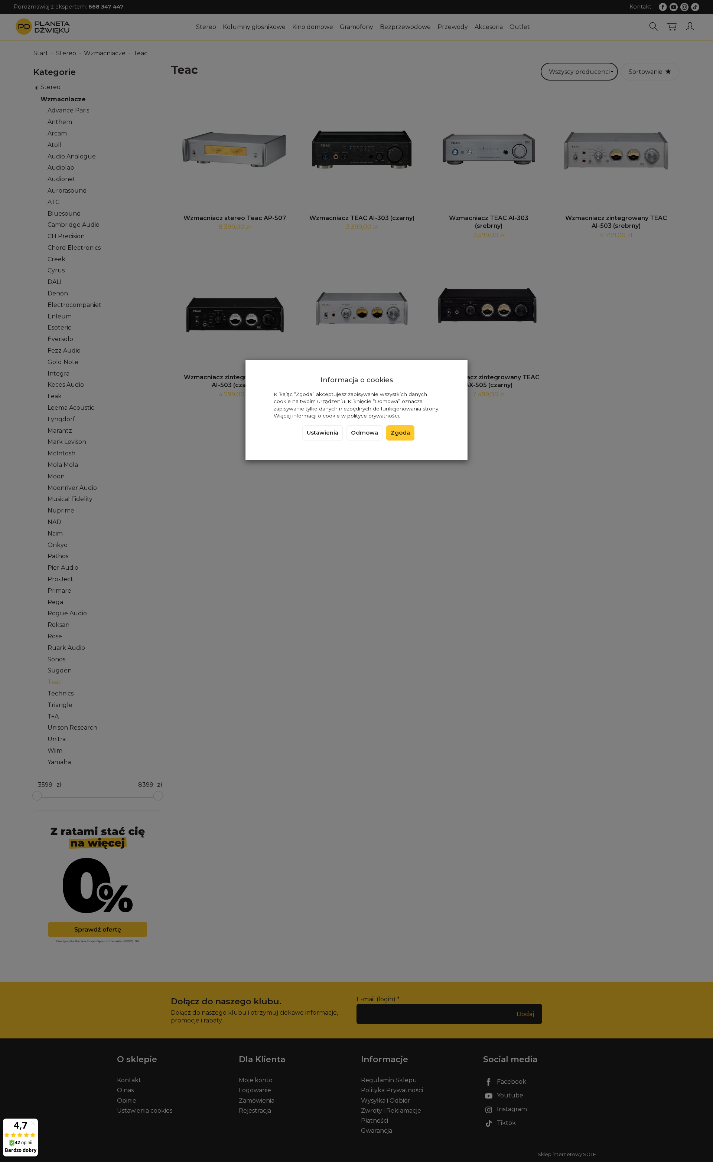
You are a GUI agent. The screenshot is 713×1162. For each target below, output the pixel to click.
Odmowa (364, 432)
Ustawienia (322, 432)
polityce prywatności (373, 416)
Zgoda (400, 432)
